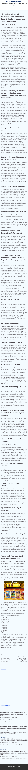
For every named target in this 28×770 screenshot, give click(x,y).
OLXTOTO (18, 766)
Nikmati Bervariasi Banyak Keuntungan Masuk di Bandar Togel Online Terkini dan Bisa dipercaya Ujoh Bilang (13, 714)
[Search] (25, 8)
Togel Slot (8, 647)
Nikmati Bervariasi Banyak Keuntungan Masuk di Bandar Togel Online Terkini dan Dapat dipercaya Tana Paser (14, 753)
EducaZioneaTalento (14, 1)
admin (15, 24)
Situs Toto (3, 669)
